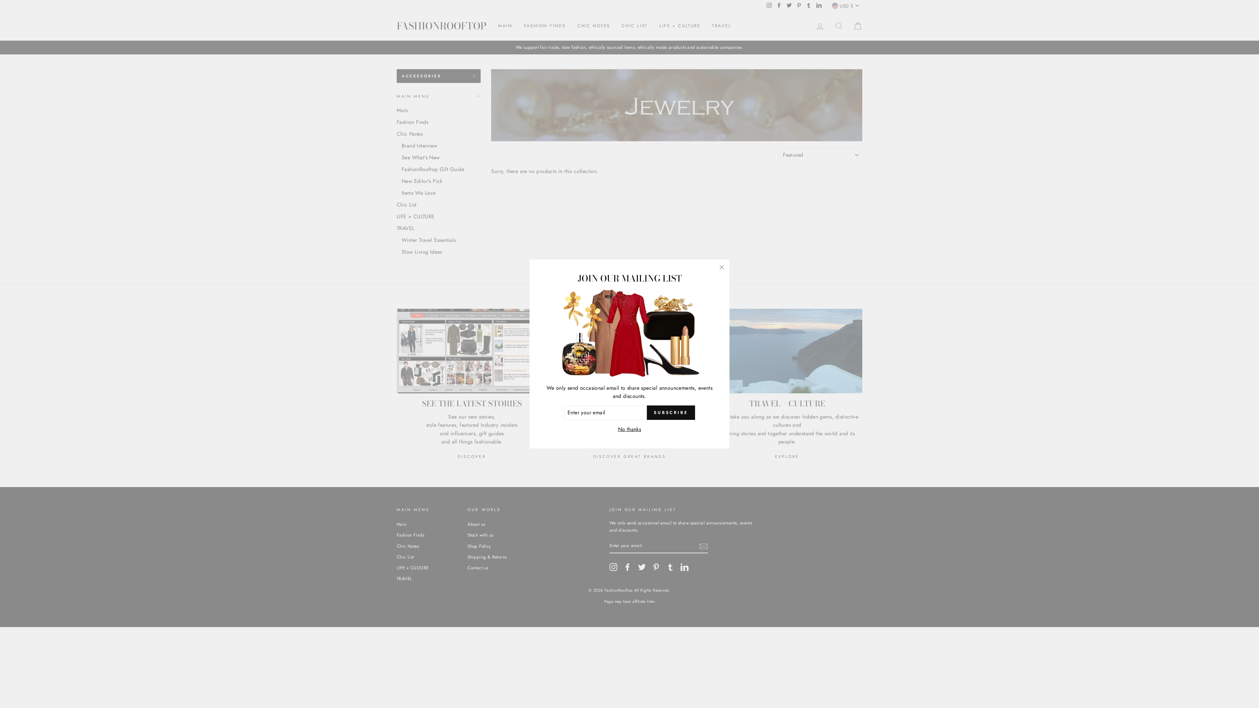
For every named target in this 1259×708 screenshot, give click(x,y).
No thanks (629, 429)
